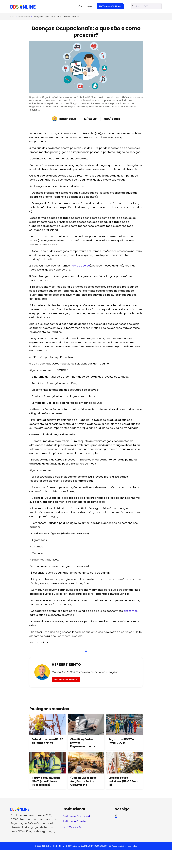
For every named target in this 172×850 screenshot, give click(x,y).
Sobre (90, 6)
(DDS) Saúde (112, 119)
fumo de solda (81, 265)
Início (80, 6)
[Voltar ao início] (23, 6)
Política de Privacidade (77, 816)
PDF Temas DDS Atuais (110, 6)
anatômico (131, 611)
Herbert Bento (67, 119)
